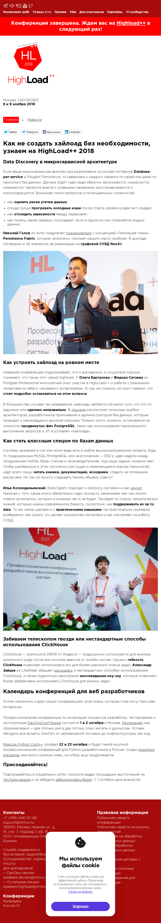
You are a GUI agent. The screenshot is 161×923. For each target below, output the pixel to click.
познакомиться (78, 233)
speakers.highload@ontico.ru (27, 886)
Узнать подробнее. (80, 892)
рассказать (63, 670)
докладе (78, 410)
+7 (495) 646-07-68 (19, 818)
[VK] (19, 6)
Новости (34, 119)
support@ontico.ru (18, 822)
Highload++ (131, 23)
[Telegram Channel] (12, 5)
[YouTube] (25, 5)
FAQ (73, 12)
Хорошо (80, 906)
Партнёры (115, 12)
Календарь (12, 901)
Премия (60, 12)
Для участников (91, 12)
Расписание (12, 12)
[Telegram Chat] (6, 6)
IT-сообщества (137, 12)
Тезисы (38, 12)
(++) (48, 12)
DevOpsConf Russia (44, 723)
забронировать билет (74, 779)
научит (136, 488)
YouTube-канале (16, 779)
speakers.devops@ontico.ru (25, 877)
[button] (10, 132)
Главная (11, 119)
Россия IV (11, 905)
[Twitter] (31, 6)
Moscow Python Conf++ (23, 744)
